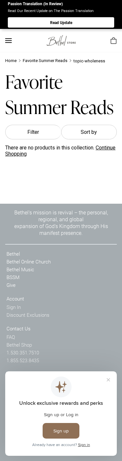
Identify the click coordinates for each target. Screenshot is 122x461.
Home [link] (11, 60)
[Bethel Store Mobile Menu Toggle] (8, 40)
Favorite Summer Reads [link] (45, 60)
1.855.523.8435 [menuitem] (23, 360)
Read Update (61, 22)
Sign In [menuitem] (14, 307)
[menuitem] (113, 40)
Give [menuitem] (11, 285)
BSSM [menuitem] (13, 277)
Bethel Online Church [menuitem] (29, 261)
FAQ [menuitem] (11, 337)
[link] (61, 40)
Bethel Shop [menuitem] (19, 344)
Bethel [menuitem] (13, 253)
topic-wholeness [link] (89, 60)
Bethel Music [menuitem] (20, 269)
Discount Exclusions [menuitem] (28, 315)
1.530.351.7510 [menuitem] (23, 352)
